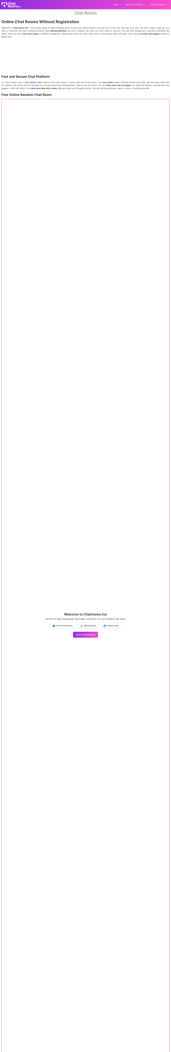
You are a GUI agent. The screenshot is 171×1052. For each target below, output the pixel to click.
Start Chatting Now (85, 634)
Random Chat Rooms (134, 4)
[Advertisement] (85, 57)
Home (116, 4)
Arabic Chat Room (157, 4)
